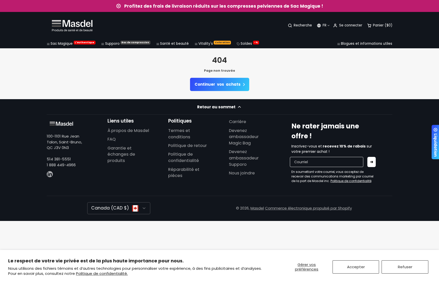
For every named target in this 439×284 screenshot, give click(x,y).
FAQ (111, 139)
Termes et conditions (179, 134)
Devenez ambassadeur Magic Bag (244, 137)
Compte (347, 25)
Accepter (356, 267)
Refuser (405, 267)
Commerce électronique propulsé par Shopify (308, 208)
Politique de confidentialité (183, 157)
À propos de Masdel (128, 130)
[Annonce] (219, 6)
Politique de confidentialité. (102, 273)
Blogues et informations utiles (366, 43)
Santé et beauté (174, 43)
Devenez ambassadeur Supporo (244, 158)
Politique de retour (187, 145)
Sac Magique (72, 43)
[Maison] (72, 25)
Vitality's (214, 43)
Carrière (237, 122)
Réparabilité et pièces (183, 173)
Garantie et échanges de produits (121, 154)
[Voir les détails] (61, 124)
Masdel (257, 208)
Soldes (249, 43)
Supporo (127, 43)
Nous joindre (242, 173)
